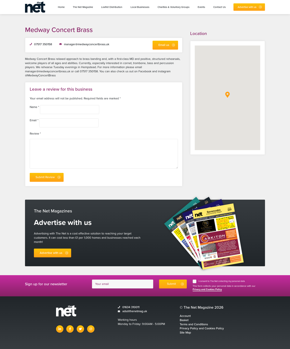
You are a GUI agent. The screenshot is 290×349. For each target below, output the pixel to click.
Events (201, 7)
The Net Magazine (83, 7)
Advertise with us (247, 7)
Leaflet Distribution (111, 7)
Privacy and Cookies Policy (207, 289)
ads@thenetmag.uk (134, 311)
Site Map (185, 332)
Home (61, 7)
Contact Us (219, 7)
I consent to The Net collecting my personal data (222, 281)
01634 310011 (130, 307)
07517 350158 (43, 44)
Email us (163, 45)
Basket (184, 320)
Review (35, 133)
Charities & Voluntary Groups (173, 7)
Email (34, 120)
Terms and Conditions (194, 324)
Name (34, 107)
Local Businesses (140, 7)
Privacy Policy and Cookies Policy (202, 328)
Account (185, 316)
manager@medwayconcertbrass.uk (86, 44)
